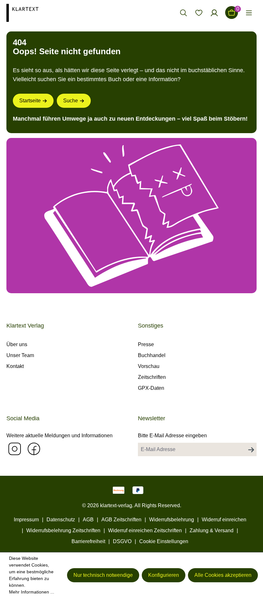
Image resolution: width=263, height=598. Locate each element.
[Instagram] (14, 449)
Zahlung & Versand (211, 530)
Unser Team (20, 355)
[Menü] (249, 12)
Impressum (26, 519)
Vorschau (148, 366)
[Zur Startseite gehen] (35, 12)
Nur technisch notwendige (103, 575)
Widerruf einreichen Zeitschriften (145, 530)
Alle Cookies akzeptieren (222, 575)
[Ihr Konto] (214, 12)
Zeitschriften (152, 377)
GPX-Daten (151, 388)
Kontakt (15, 366)
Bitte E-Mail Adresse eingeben (172, 435)
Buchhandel (151, 355)
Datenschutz (61, 519)
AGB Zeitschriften (121, 519)
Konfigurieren (163, 575)
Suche (70, 100)
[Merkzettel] (199, 12)
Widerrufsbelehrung (171, 519)
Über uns (16, 344)
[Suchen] (183, 12)
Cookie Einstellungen (163, 541)
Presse (146, 344)
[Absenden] (251, 449)
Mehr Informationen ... (31, 591)
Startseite (30, 100)
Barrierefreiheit (88, 541)
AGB (88, 519)
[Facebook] (34, 449)
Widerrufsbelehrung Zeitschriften (63, 530)
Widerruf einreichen (224, 519)
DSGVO (122, 541)
